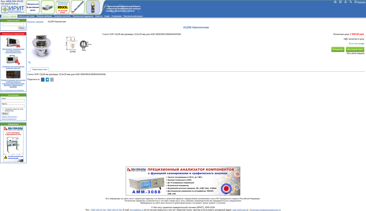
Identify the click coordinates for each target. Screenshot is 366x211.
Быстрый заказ (355, 49)
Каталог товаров (9, 16)
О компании (116, 16)
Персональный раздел (133, 16)
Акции (107, 16)
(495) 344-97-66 (114, 210)
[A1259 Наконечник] (41, 45)
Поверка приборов (44, 16)
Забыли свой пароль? (9, 116)
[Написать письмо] (340, 2)
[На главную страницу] (12, 9)
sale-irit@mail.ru (239, 210)
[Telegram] (47, 80)
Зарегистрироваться (8, 119)
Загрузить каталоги (62, 16)
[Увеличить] (29, 62)
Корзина (361, 2)
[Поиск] (351, 2)
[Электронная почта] (52, 80)
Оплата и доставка (26, 16)
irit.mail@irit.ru (9, 4)
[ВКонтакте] (42, 80)
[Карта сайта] (345, 2)
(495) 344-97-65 (98, 210)
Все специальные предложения (12, 90)
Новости (98, 16)
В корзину (338, 49)
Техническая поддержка (83, 16)
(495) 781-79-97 (14, 1)
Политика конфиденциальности (265, 210)
